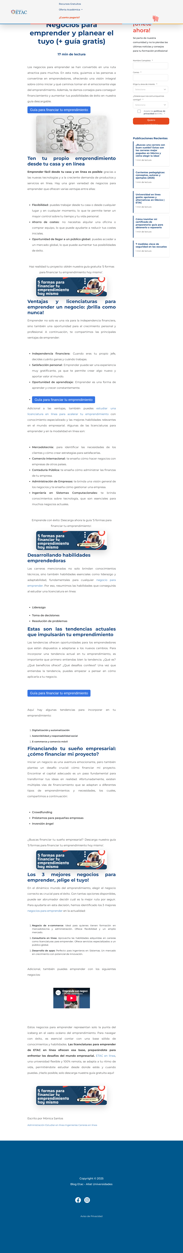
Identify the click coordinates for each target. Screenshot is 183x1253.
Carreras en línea (87, 1125)
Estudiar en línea (54, 1125)
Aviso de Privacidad (91, 1216)
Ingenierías (71, 1125)
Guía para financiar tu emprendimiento (59, 110)
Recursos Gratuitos (70, 4)
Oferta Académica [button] (70, 9)
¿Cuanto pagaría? (69, 17)
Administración (36, 1125)
